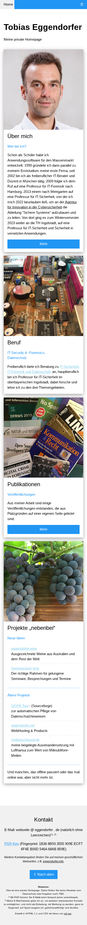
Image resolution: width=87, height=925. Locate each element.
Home (8, 4)
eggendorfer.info (53, 861)
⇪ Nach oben (43, 874)
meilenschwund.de (25, 740)
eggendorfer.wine (24, 648)
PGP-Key (11, 844)
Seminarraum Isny (25, 668)
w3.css (67, 913)
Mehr (44, 244)
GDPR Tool (19, 706)
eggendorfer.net (23, 725)
